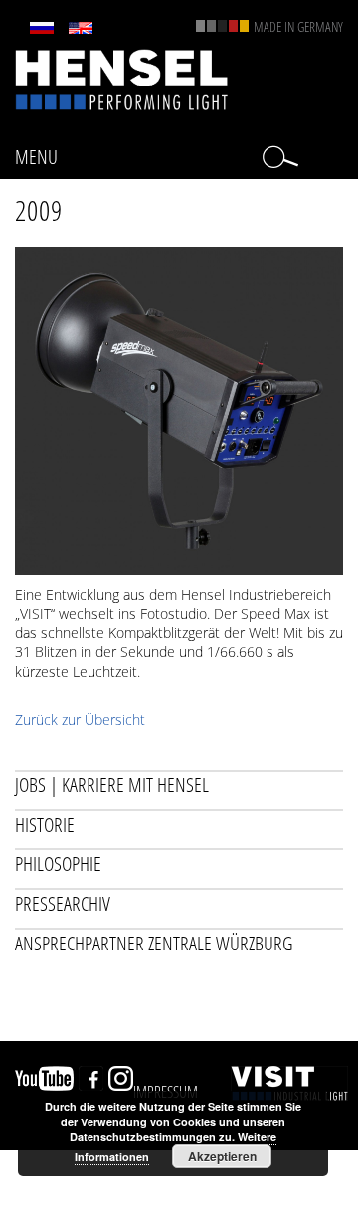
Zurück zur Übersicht (80, 719)
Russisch (42, 28)
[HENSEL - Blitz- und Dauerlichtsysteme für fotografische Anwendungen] (122, 77)
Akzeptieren (222, 1156)
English (80, 28)
